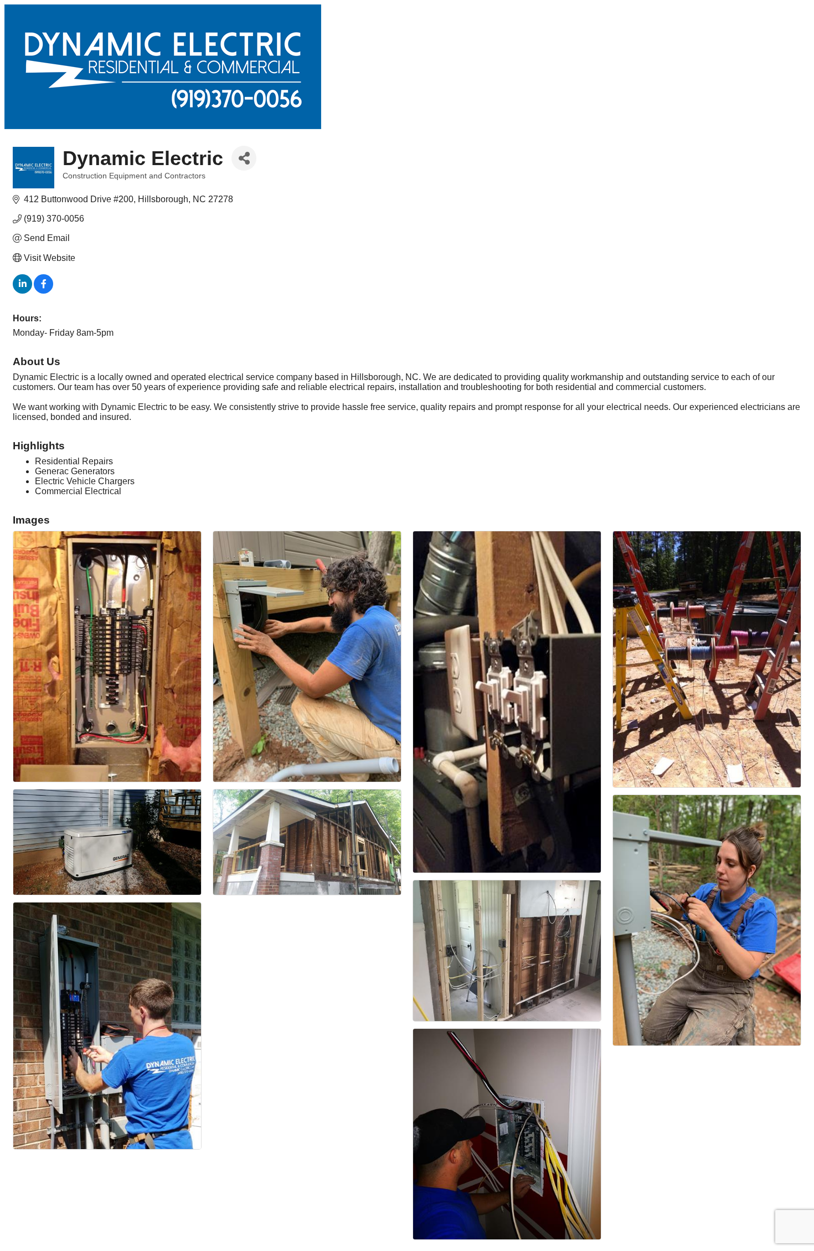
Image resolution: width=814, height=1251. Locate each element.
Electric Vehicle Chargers (85, 481)
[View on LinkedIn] (22, 290)
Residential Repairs (74, 461)
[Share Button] (243, 158)
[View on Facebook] (43, 290)
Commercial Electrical (78, 491)
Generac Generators (75, 471)
